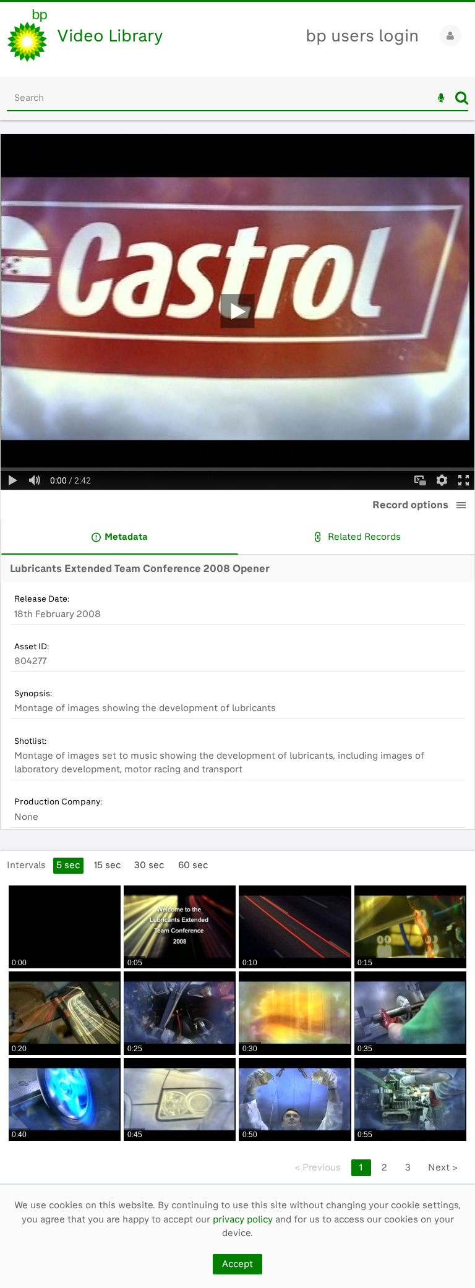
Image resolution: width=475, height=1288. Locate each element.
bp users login (362, 35)
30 (149, 865)
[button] (461, 505)
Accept (237, 1263)
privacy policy (243, 1219)
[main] (237, 658)
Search (461, 97)
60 (193, 865)
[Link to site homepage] (27, 35)
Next (443, 1167)
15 (107, 865)
